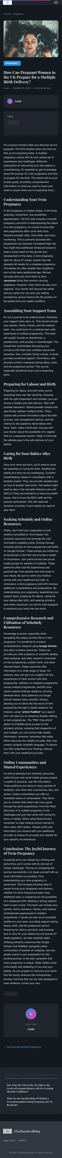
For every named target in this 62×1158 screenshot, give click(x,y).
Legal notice (9, 1140)
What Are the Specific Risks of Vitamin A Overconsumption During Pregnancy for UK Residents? (30, 1101)
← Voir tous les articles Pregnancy (22, 1047)
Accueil (7, 14)
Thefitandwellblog (27, 1131)
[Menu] (56, 2)
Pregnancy (18, 14)
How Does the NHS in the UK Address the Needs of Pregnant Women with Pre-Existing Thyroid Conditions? (30, 1088)
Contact (22, 1140)
